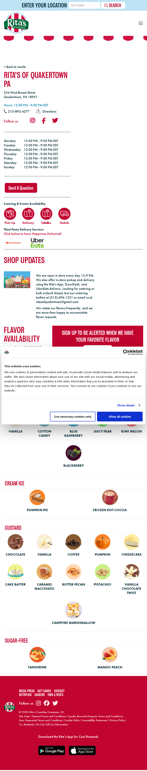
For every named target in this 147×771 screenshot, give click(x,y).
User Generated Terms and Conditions (40, 720)
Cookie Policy (72, 720)
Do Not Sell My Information (52, 724)
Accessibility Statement (94, 720)
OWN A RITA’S (55, 695)
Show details (126, 405)
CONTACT (59, 691)
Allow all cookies (120, 416)
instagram (32, 120)
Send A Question (20, 188)
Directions (49, 111)
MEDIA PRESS (27, 691)
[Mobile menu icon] (140, 23)
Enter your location (44, 5)
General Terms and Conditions (49, 716)
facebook (44, 120)
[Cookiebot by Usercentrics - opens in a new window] (126, 352)
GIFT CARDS (44, 691)
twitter (55, 120)
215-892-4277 (18, 111)
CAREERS (39, 695)
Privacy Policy (117, 720)
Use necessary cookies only (72, 416)
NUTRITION (25, 695)
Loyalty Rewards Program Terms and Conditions (95, 716)
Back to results (16, 66)
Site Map (24, 716)
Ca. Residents (26, 724)
